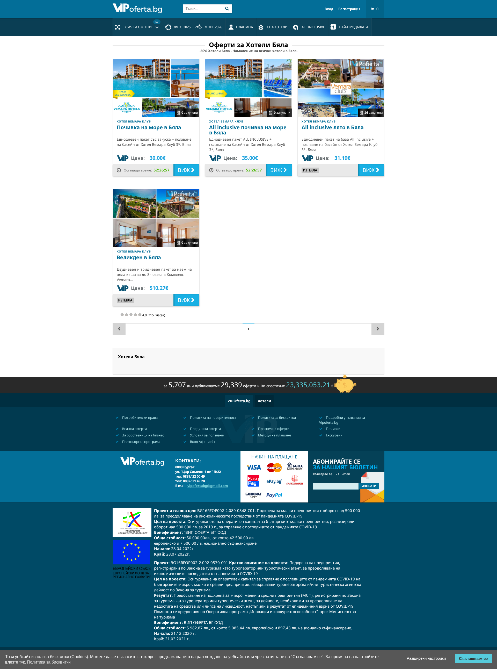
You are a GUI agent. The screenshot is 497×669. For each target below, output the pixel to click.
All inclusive (313, 27)
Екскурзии (333, 435)
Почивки (332, 428)
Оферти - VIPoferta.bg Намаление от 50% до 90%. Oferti (138, 8)
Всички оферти (141, 24)
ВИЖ (184, 170)
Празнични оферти (273, 428)
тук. (22, 662)
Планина (244, 27)
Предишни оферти (205, 428)
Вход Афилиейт (202, 441)
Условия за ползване (206, 435)
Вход (329, 9)
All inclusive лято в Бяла (333, 127)
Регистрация (349, 9)
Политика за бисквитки (276, 417)
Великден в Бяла (139, 257)
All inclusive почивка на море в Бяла (248, 130)
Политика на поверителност (212, 417)
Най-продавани (353, 27)
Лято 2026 (182, 27)
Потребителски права (139, 417)
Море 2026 (213, 27)
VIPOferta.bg (239, 400)
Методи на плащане (274, 435)
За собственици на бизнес (142, 435)
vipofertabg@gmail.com (207, 485)
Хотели (264, 400)
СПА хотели (277, 27)
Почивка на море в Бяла (149, 127)
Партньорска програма (140, 441)
